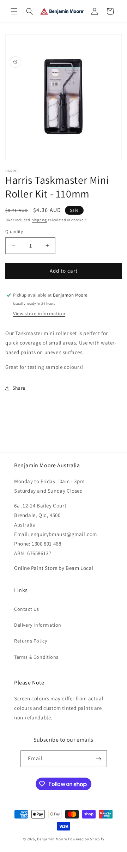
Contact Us (26, 609)
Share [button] (18, 388)
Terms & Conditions (36, 657)
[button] (14, 11)
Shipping (39, 220)
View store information (39, 313)
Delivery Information (37, 625)
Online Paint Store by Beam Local (53, 568)
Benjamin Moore (52, 838)
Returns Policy (30, 641)
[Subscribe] (99, 758)
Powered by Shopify (86, 838)
